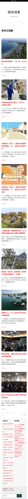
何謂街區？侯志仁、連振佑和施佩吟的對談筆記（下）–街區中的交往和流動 (13, 189)
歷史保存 (15, 443)
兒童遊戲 (16, 428)
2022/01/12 (3, 160)
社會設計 (22, 448)
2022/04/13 (3, 116)
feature (16, 425)
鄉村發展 (20, 455)
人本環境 (21, 425)
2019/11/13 (3, 409)
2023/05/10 (3, 75)
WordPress (9, 490)
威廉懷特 (16, 439)
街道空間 (17, 453)
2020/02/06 (3, 327)
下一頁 (24, 415)
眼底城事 (14, 12)
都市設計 (16, 455)
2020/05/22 (3, 286)
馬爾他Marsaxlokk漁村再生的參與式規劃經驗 (13, 314)
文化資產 (22, 439)
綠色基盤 (20, 450)
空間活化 (16, 450)
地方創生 (21, 435)
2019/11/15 (3, 368)
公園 (15, 433)
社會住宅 (17, 449)
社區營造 (19, 447)
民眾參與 (21, 443)
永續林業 (21, 445)
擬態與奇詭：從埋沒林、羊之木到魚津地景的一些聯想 (8, 437)
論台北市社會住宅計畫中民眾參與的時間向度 (13, 396)
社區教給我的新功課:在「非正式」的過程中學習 (13, 103)
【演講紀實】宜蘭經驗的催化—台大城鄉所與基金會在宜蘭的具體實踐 (13, 232)
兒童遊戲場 (21, 428)
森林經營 (21, 440)
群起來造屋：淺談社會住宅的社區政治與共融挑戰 (13, 355)
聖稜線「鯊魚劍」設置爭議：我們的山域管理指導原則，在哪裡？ (13, 273)
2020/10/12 (3, 245)
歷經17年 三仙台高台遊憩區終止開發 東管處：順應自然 (8, 465)
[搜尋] (19, 495)
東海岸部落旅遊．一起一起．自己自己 (13, 62)
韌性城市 (16, 457)
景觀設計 (16, 440)
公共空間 (18, 431)
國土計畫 (16, 435)
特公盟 (15, 446)
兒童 (15, 427)
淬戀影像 (11, 488)
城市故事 (16, 437)
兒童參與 (19, 427)
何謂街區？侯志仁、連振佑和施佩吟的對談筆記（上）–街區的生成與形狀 (13, 146)
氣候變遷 (16, 445)
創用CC (20, 433)
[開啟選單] (14, 24)
